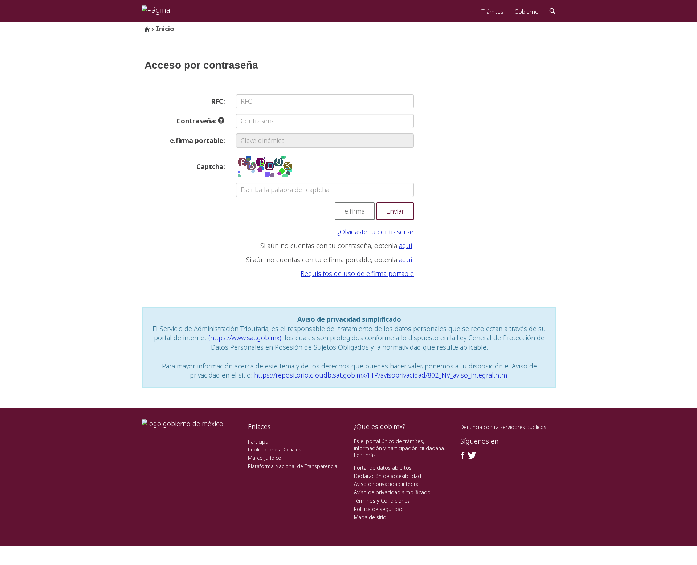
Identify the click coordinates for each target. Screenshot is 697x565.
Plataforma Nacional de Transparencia (292, 466)
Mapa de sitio (370, 517)
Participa (258, 441)
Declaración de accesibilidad (387, 476)
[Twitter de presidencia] (471, 455)
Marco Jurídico (264, 457)
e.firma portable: (197, 140)
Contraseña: (197, 120)
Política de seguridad (379, 509)
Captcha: (210, 166)
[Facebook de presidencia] (462, 455)
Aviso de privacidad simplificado (392, 492)
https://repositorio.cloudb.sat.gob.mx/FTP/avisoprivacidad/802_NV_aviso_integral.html (381, 375)
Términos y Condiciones (382, 500)
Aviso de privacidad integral (387, 484)
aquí (405, 245)
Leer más (365, 454)
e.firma (355, 211)
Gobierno (526, 12)
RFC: (218, 101)
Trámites (492, 12)
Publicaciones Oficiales (274, 449)
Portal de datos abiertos (383, 467)
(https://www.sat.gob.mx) (244, 337)
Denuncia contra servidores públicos (503, 427)
